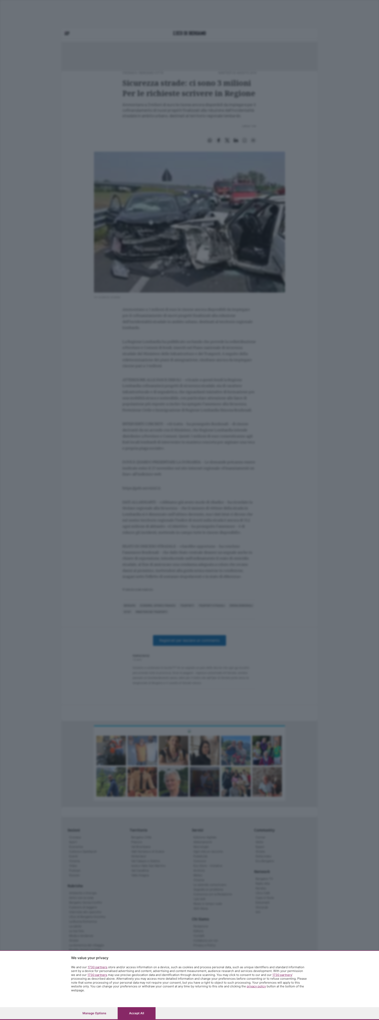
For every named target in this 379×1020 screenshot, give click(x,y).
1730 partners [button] (97, 967)
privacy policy (256, 986)
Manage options (94, 1013)
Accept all (136, 1013)
